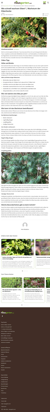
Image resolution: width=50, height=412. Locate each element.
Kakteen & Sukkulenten (6, 361)
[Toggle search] (48, 2)
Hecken (11, 5)
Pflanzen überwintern (5, 367)
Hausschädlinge (4, 377)
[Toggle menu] (2, 2)
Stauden (3, 369)
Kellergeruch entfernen (6, 333)
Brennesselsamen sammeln (7, 340)
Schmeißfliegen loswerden (7, 338)
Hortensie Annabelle (5, 342)
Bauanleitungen (4, 384)
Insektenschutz (4, 381)
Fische (2, 354)
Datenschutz (4, 398)
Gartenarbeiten (6, 5)
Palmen (2, 365)
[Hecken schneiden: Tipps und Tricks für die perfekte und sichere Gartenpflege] (17, 247)
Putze (2, 390)
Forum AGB (3, 401)
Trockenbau (3, 392)
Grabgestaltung (4, 379)
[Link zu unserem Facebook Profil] (2, 316)
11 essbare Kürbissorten (6, 329)
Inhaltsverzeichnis (10, 49)
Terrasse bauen (4, 386)
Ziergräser (3, 358)
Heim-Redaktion (9, 14)
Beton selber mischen (6, 335)
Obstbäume (3, 363)
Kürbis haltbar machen (6, 324)
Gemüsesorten (4, 356)
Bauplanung (3, 388)
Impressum (3, 406)
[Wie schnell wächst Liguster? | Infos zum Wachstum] (11, 282)
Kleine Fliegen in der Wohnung (8, 331)
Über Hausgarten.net (5, 403)
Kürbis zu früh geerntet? (6, 327)
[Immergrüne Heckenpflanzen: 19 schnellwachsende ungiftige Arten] (34, 282)
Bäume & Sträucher (5, 349)
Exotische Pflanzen (5, 352)
